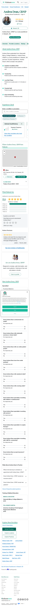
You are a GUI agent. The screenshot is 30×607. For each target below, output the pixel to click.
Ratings (23, 44)
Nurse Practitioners (15, 7)
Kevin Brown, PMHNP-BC (9, 546)
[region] (15, 303)
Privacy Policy (19, 301)
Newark (27, 7)
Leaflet (14, 166)
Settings (15, 313)
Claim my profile (15, 274)
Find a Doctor (4, 7)
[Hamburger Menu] (4, 2)
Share (20, 24)
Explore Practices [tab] (9, 537)
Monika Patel (18, 555)
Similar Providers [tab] (9, 529)
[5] (15, 222)
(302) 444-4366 (21, 176)
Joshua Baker (18, 540)
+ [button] (4, 151)
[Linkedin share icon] (23, 600)
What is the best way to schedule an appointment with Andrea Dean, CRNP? (13, 471)
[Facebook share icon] (18, 600)
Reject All (15, 306)
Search (18, 2)
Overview (5, 44)
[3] (10, 222)
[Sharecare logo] (15, 598)
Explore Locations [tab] (9, 533)
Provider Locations (14, 44)
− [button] (4, 153)
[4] (13, 222)
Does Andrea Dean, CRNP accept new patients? (13, 483)
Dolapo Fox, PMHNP (7, 552)
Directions (9, 177)
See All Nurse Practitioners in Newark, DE (12, 566)
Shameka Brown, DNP (8, 549)
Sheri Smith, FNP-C (7, 555)
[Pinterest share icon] (27, 600)
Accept (15, 310)
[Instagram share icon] (21, 600)
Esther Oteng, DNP (7, 561)
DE (22, 7)
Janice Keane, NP (21, 552)
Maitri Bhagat (5, 558)
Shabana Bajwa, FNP (8, 543)
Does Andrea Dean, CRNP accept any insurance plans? (13, 477)
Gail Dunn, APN (16, 558)
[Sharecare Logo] (10, 2)
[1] (4, 222)
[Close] (27, 292)
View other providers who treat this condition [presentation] (13, 134)
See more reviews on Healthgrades (15, 248)
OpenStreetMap (20, 166)
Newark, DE (16, 28)
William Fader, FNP (7, 540)
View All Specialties (7, 525)
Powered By (4, 569)
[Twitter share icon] (25, 600)
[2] (7, 222)
